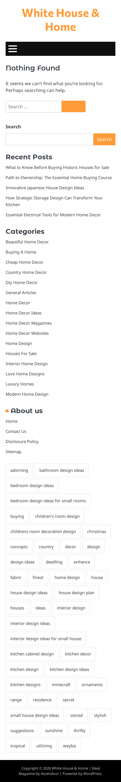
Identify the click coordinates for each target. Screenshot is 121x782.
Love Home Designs (25, 373)
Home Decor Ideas (24, 313)
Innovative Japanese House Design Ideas (45, 187)
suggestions (22, 730)
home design (67, 577)
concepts (19, 546)
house (97, 577)
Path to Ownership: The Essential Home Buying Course (59, 177)
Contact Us (16, 431)
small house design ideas (34, 715)
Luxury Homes (20, 384)
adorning (19, 470)
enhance (82, 562)
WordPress (92, 773)
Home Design (19, 343)
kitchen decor (78, 654)
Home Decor (18, 302)
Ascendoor (50, 773)
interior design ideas (30, 623)
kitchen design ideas (69, 669)
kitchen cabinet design (32, 654)
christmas (96, 531)
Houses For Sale (21, 353)
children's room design (57, 516)
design (93, 546)
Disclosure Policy (22, 441)
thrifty (80, 730)
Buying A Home (21, 252)
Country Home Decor (26, 272)
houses (17, 608)
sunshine (53, 730)
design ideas (22, 562)
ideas (40, 608)
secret (68, 699)
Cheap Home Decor (24, 262)
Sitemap (13, 451)
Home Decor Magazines (29, 323)
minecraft (61, 684)
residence (42, 699)
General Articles (21, 292)
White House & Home (61, 19)
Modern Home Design (27, 394)
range (16, 699)
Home (11, 421)
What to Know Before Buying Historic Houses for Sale (57, 167)
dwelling (54, 562)
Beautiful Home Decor (27, 241)
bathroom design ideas (61, 470)
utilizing (44, 745)
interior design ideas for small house (45, 638)
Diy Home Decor (22, 282)
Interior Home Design (27, 363)
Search (13, 127)
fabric (15, 577)
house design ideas (29, 592)
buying (17, 516)
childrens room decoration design (43, 531)
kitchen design (24, 669)
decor (70, 546)
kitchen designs (25, 684)
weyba (69, 745)
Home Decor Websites (27, 333)
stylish (100, 715)
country (46, 546)
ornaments (92, 684)
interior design (71, 608)
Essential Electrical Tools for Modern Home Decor (53, 214)
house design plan (76, 592)
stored (76, 715)
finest (38, 577)
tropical (17, 745)
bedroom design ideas (32, 485)
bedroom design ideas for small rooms (48, 500)
